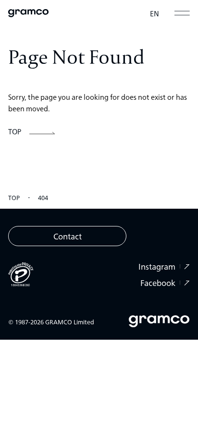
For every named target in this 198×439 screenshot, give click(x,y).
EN (155, 13)
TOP (14, 197)
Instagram (156, 266)
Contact (67, 235)
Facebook (157, 283)
